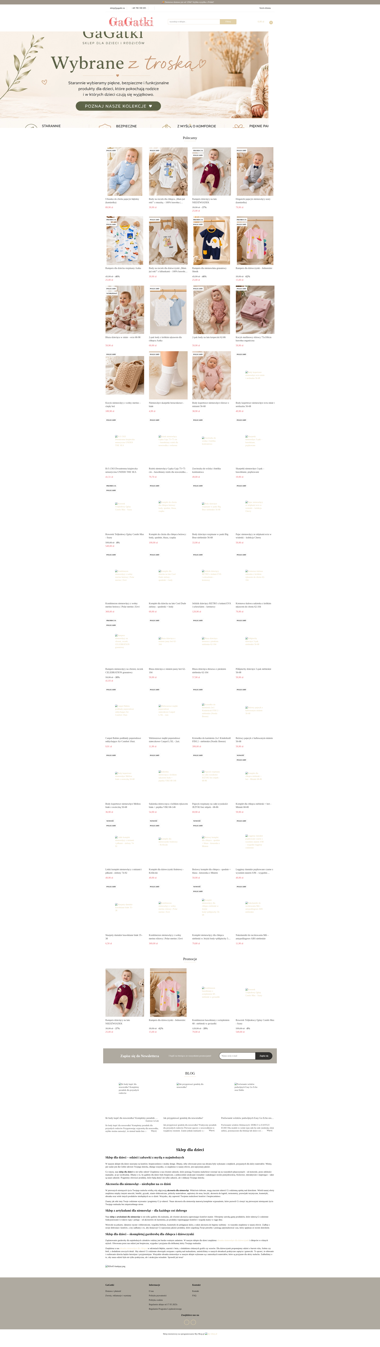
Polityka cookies (156, 1300)
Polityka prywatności (158, 1295)
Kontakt (195, 1291)
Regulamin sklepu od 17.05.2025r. (163, 1304)
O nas (151, 1291)
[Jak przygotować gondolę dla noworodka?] (190, 1099)
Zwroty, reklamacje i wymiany (118, 1295)
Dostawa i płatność (113, 1291)
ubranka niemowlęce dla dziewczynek (233, 1240)
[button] (109, 1285)
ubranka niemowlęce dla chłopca (133, 1248)
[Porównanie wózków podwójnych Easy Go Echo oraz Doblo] (248, 1099)
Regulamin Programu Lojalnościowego (165, 1309)
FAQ (194, 1295)
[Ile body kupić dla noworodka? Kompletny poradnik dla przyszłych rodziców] (132, 1099)
